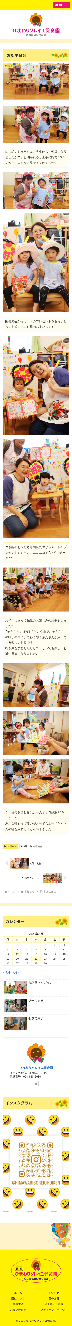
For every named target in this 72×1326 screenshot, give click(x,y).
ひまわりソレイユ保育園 (36, 1067)
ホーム (18, 1293)
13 (17, 954)
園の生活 (18, 1304)
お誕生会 (37, 846)
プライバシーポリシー (54, 1310)
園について (18, 1298)
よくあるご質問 (54, 1304)
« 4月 (6, 972)
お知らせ (12, 846)
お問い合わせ (18, 1310)
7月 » (16, 972)
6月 (25, 846)
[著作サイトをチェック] (36, 1083)
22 (36, 958)
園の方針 (54, 1298)
